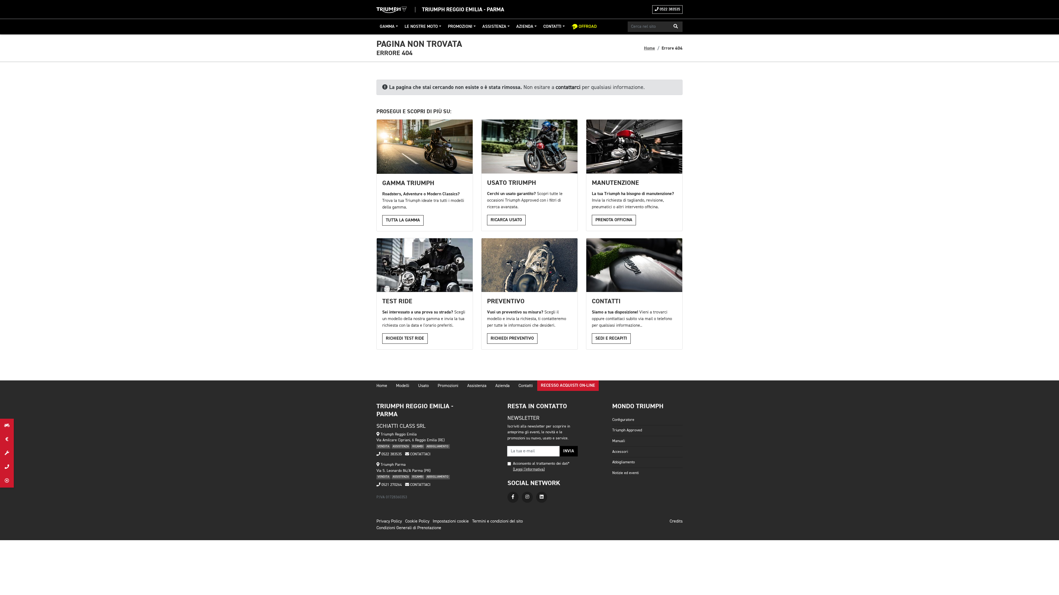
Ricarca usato (506, 220)
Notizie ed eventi (625, 473)
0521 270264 (391, 485)
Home (649, 48)
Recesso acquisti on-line (568, 385)
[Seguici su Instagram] (527, 497)
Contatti (552, 27)
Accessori (620, 452)
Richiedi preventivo (512, 338)
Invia (568, 451)
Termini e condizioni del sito (497, 521)
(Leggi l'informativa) (529, 469)
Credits (676, 521)
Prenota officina (613, 220)
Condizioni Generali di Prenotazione (408, 528)
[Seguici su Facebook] (512, 497)
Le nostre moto (421, 27)
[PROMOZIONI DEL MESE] (7, 439)
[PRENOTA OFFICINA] (7, 453)
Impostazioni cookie (451, 521)
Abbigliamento (623, 462)
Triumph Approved (627, 430)
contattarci (568, 87)
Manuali (618, 441)
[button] (676, 26)
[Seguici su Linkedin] (541, 497)
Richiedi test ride (405, 338)
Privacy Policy (389, 521)
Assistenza (494, 27)
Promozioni (460, 27)
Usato (423, 386)
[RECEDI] (7, 481)
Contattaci (419, 454)
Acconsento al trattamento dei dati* (541, 464)
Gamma (387, 27)
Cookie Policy (417, 521)
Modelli (402, 386)
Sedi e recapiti (611, 338)
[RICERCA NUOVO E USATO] (7, 425)
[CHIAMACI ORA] (7, 467)
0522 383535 (669, 9)
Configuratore (623, 420)
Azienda (524, 27)
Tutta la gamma (403, 220)
